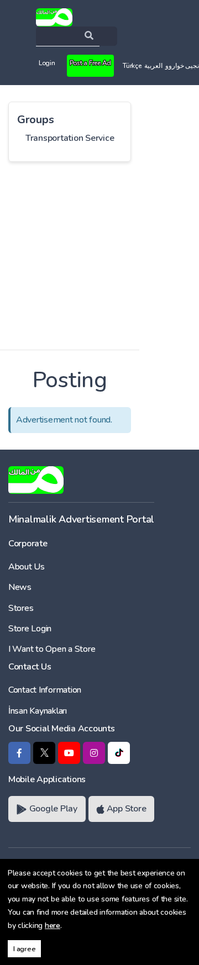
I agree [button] (24, 948)
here (52, 925)
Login (47, 63)
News (20, 587)
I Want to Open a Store (51, 649)
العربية (153, 65)
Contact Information (44, 690)
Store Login (29, 629)
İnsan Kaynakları (37, 711)
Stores (20, 608)
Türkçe (132, 65)
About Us (26, 567)
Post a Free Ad (90, 63)
